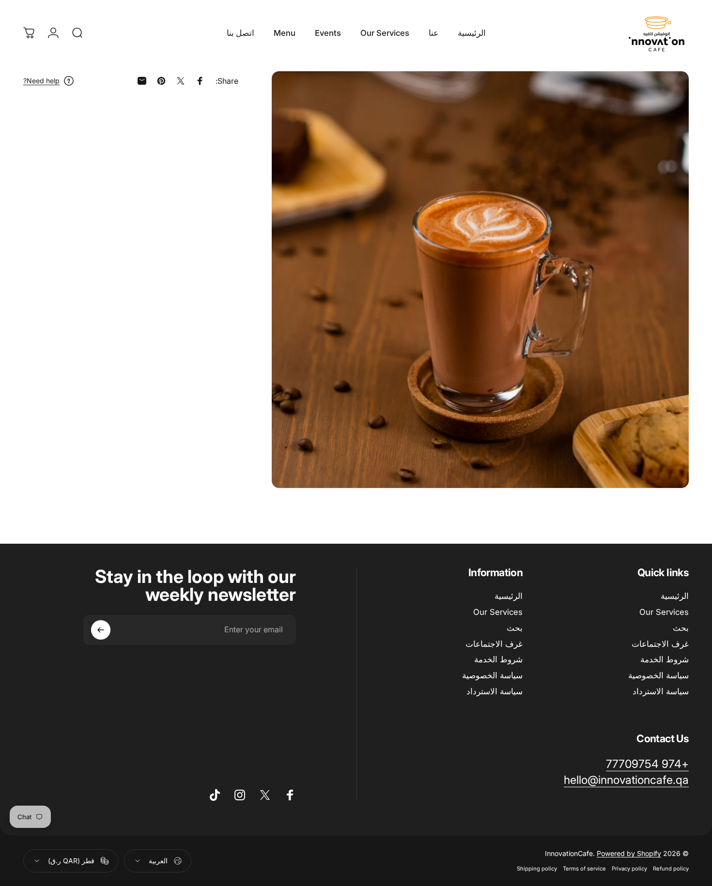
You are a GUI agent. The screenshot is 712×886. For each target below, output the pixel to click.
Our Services (664, 612)
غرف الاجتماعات (660, 644)
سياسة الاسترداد (661, 691)
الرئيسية (675, 596)
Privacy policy (629, 868)
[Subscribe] (100, 630)
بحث (681, 628)
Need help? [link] (41, 80)
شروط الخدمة (664, 659)
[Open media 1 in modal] (480, 279)
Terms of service (584, 868)
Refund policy (671, 868)
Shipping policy (537, 868)
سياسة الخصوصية (658, 675)
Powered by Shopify (629, 853)
